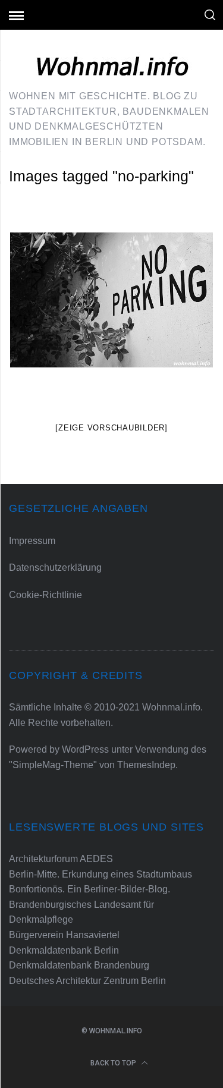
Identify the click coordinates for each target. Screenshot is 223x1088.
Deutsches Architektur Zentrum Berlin (87, 981)
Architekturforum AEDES (61, 859)
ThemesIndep (146, 765)
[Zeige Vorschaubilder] (111, 427)
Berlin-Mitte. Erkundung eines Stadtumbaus (100, 874)
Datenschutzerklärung (55, 567)
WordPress (85, 749)
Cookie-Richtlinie (45, 595)
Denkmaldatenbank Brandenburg (79, 965)
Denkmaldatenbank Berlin (64, 950)
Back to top (114, 1063)
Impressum (32, 541)
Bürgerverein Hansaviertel (64, 935)
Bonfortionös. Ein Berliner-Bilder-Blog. (89, 889)
